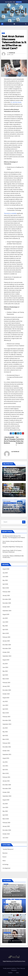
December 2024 (7, 644)
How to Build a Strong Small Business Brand (13, 907)
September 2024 (7, 656)
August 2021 (6, 758)
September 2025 (7, 610)
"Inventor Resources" (8, 849)
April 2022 (5, 735)
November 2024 (7, 648)
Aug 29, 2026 (8, 895)
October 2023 (6, 694)
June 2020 (5, 807)
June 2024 (5, 667)
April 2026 (5, 584)
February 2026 (6, 591)
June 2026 (5, 576)
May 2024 (5, 671)
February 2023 (6, 716)
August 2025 (6, 614)
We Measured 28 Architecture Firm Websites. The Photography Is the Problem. (12, 889)
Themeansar (13, 970)
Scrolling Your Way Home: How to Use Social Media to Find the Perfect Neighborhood (14, 489)
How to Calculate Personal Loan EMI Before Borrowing (11, 506)
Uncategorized (6, 868)
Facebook (10, 972)
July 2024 (5, 663)
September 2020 (7, 796)
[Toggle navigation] (14, 24)
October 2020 (6, 792)
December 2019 (7, 830)
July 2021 (5, 762)
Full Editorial (12, 52)
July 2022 (5, 728)
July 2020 (5, 803)
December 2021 (7, 746)
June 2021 (5, 765)
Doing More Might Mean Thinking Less (13, 546)
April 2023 (5, 709)
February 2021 (6, 777)
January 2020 (6, 826)
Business (5, 853)
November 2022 (7, 720)
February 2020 (6, 822)
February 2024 (6, 682)
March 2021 (6, 773)
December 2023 (7, 690)
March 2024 (6, 678)
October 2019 (6, 834)
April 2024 (5, 675)
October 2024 (6, 652)
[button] (25, 23)
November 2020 (7, 788)
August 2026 (6, 569)
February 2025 (6, 637)
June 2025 (5, 622)
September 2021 (7, 754)
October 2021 (6, 750)
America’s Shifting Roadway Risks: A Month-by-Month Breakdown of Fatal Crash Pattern (12, 472)
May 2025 (5, 625)
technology (5, 864)
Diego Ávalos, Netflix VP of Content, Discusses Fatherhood (14, 936)
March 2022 (6, 739)
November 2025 (7, 603)
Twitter (17, 972)
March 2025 (6, 633)
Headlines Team (17, 478)
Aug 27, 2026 (8, 925)
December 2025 (7, 599)
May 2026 (5, 580)
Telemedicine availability (10, 213)
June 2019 (5, 837)
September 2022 (7, 724)
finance (4, 856)
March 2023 (6, 712)
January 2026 (6, 595)
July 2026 (5, 572)
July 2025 (5, 618)
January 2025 (6, 641)
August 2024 (6, 659)
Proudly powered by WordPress (9, 968)
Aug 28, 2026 (8, 910)
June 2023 (5, 705)
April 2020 (5, 815)
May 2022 (5, 731)
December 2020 (7, 784)
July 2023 (5, 701)
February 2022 (6, 743)
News (3, 33)
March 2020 (6, 818)
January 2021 (6, 781)
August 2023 (6, 697)
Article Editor (17, 510)
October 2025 (6, 606)
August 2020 (6, 799)
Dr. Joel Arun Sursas (16, 102)
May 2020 (5, 811)
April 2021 (5, 769)
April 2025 (5, 629)
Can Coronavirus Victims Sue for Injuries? (20, 440)
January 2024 (6, 686)
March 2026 (6, 588)
